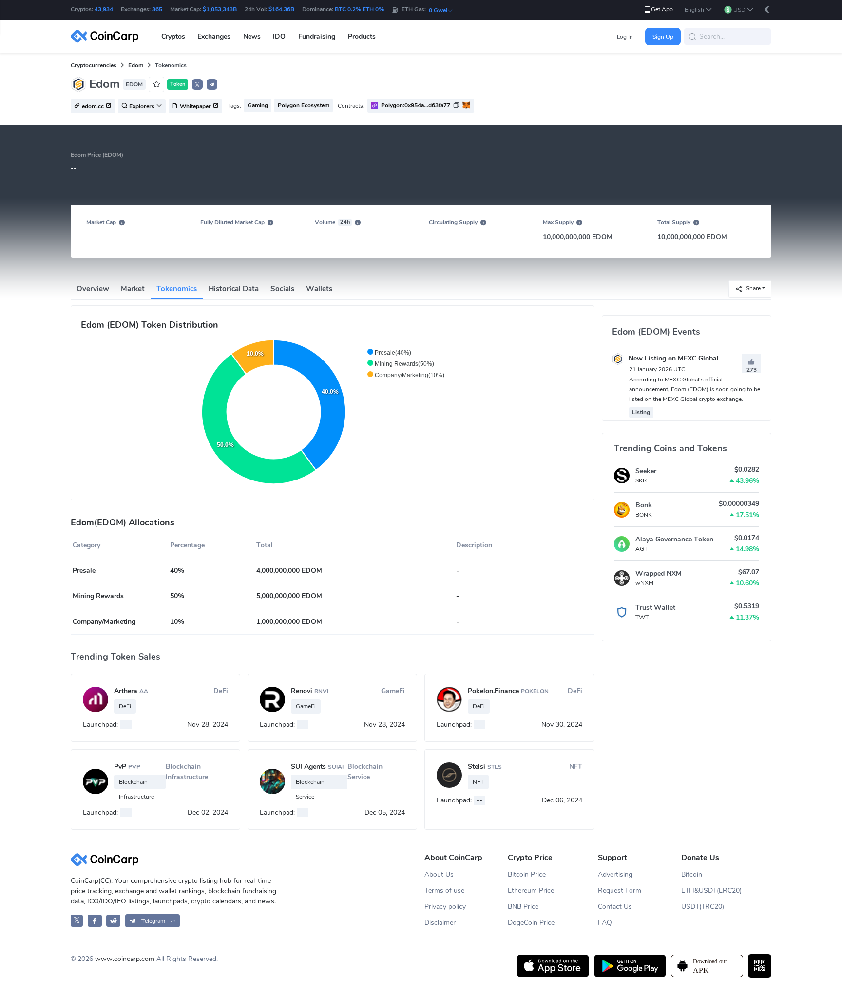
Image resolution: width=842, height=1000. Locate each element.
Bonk (643, 505)
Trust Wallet (655, 607)
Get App (662, 9)
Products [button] (362, 36)
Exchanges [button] (213, 36)
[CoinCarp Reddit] (113, 921)
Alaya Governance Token (674, 539)
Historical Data (234, 289)
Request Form (619, 890)
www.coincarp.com (124, 958)
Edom (135, 65)
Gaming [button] (258, 105)
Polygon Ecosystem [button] (303, 105)
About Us (439, 874)
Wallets (319, 289)
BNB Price (523, 906)
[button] (698, 10)
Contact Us (615, 906)
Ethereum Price (531, 890)
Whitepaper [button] (195, 106)
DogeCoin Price (531, 922)
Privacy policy (445, 906)
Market (133, 289)
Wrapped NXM (658, 573)
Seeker (645, 471)
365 (157, 9)
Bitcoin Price (527, 874)
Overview (93, 289)
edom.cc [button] (93, 106)
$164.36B (281, 9)
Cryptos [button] (173, 36)
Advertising (615, 874)
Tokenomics (176, 289)
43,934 (104, 9)
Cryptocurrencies (93, 65)
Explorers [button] (141, 106)
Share (753, 288)
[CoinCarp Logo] (107, 36)
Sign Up (662, 36)
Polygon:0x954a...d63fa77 (415, 105)
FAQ (605, 922)
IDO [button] (279, 36)
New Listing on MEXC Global (673, 358)
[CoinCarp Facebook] (95, 921)
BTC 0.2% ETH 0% (359, 9)
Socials (282, 289)
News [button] (252, 36)
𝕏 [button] (197, 85)
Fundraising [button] (316, 36)
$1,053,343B (220, 9)
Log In (625, 36)
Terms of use (444, 890)
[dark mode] (767, 9)
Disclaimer (440, 922)
